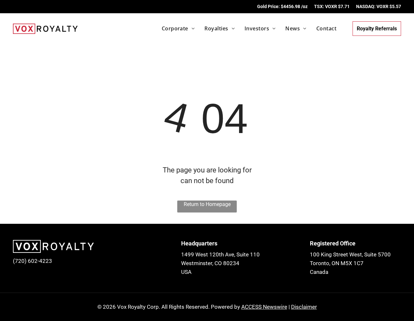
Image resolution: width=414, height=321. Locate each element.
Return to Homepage (207, 204)
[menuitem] (173, 28)
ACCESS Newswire (264, 307)
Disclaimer (304, 307)
